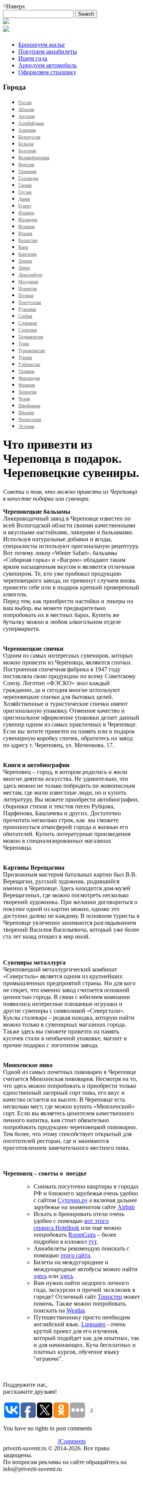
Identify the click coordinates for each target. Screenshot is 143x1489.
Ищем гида (32, 58)
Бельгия (26, 144)
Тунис (23, 343)
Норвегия (27, 288)
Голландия (28, 178)
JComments (72, 1441)
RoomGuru (82, 1234)
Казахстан (27, 240)
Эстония (26, 426)
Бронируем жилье (41, 44)
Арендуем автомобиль (47, 65)
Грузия (25, 192)
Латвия (25, 261)
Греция (25, 185)
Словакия (27, 323)
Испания (26, 226)
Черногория (29, 419)
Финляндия (29, 378)
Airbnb (126, 1207)
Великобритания (34, 157)
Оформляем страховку (47, 72)
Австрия (26, 116)
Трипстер (110, 1296)
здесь (40, 1276)
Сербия (25, 316)
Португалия (29, 302)
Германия (27, 171)
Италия (25, 233)
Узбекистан (29, 364)
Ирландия (27, 219)
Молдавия (28, 281)
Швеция (26, 412)
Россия (25, 102)
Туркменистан (31, 350)
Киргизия (27, 254)
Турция (25, 357)
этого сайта (75, 1255)
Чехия (24, 399)
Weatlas (75, 1310)
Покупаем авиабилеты (47, 51)
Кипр (23, 247)
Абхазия (26, 109)
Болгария (27, 150)
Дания (24, 199)
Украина (26, 371)
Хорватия (27, 392)
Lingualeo (93, 1324)
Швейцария (29, 405)
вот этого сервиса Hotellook (71, 1224)
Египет (24, 206)
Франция (26, 385)
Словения (27, 330)
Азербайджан (31, 123)
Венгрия (26, 164)
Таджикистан (30, 337)
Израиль (26, 213)
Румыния (27, 309)
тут (92, 1241)
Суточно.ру (73, 1200)
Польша (26, 295)
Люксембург (30, 275)
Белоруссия (29, 137)
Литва (24, 268)
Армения (27, 130)
